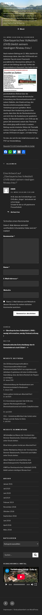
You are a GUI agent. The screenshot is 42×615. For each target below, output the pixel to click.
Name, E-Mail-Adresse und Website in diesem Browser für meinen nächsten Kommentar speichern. (19, 304)
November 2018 (9, 507)
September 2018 (10, 516)
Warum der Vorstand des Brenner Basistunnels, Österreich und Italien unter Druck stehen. (20, 438)
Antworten (15, 212)
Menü (22, 29)
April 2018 (7, 525)
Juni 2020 (7, 493)
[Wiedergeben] (6, 584)
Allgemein (11, 164)
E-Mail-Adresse (10, 279)
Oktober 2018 (8, 511)
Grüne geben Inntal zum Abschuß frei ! (17, 394)
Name (6, 267)
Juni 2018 (7, 521)
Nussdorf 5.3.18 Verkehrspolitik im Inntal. (19, 146)
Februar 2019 (8, 502)
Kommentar (9, 236)
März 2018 (7, 530)
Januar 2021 (8, 484)
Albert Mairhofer (9, 460)
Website (7, 290)
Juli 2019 (6, 498)
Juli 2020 (6, 489)
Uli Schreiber (27, 37)
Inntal (9, 3)
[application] (21, 577)
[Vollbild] (36, 584)
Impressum (7, 610)
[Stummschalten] (32, 584)
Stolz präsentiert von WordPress (26, 610)
